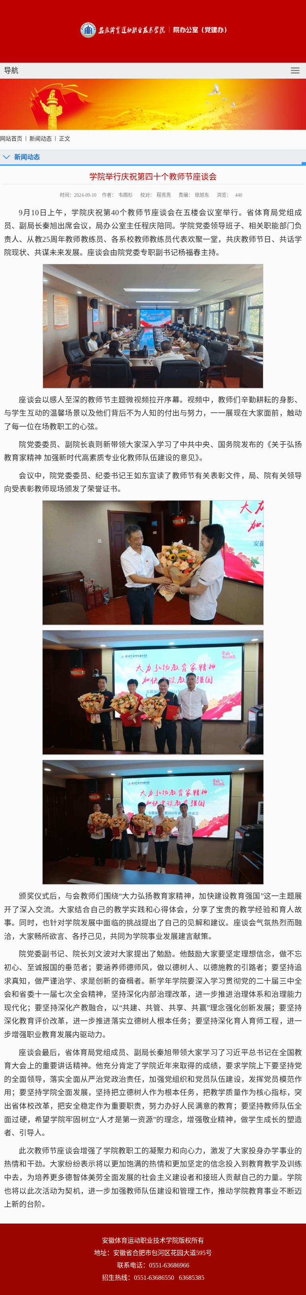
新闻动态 (40, 139)
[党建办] (153, 29)
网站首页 (11, 139)
